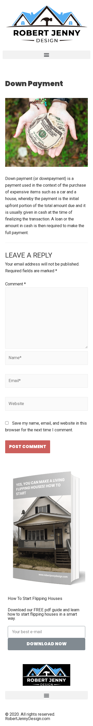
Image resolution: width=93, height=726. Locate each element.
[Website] (46, 404)
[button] (46, 55)
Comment (15, 284)
